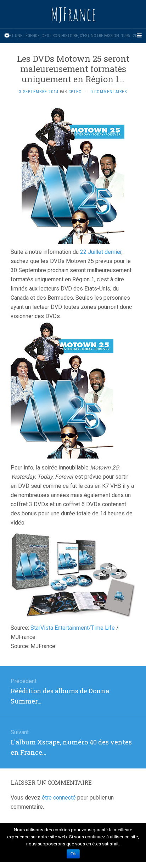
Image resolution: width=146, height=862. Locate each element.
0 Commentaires (108, 91)
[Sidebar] (7, 36)
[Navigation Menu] (139, 36)
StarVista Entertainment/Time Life (72, 627)
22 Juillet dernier (101, 252)
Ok (73, 853)
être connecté (59, 797)
